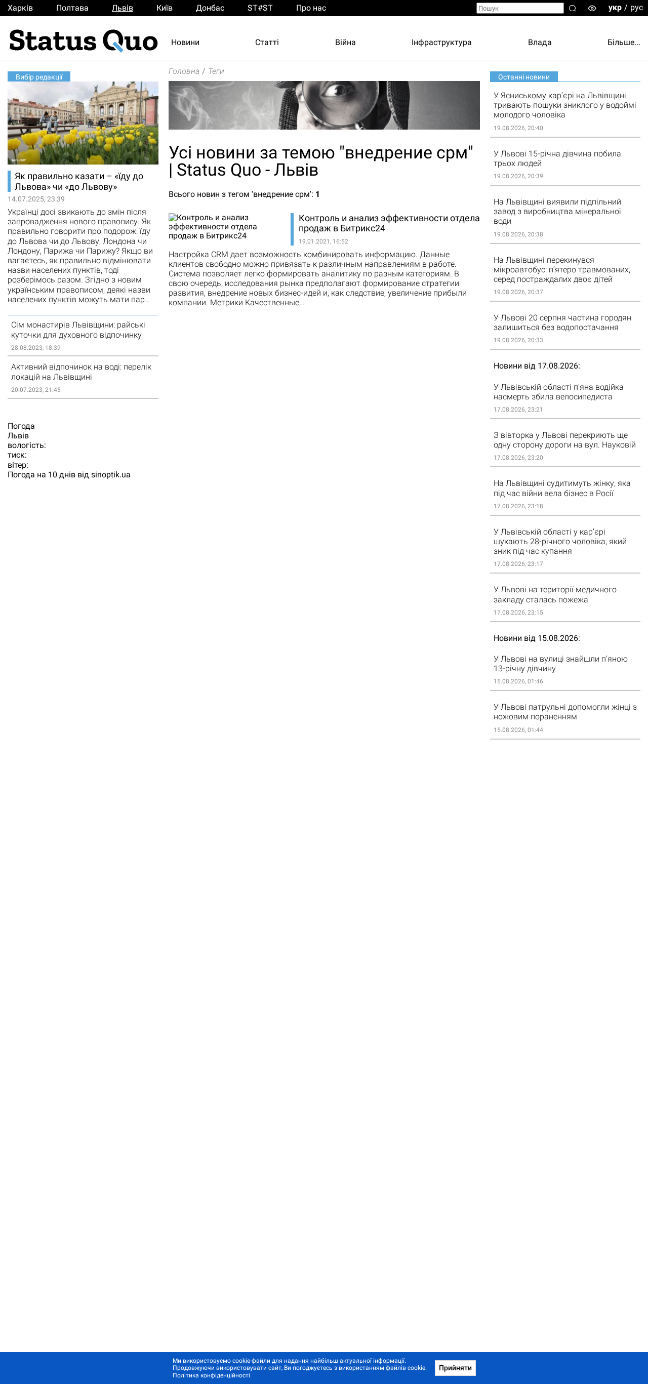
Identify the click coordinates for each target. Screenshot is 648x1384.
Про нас (311, 8)
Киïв (164, 8)
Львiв (122, 8)
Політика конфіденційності (211, 1375)
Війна (345, 42)
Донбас (210, 8)
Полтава (72, 8)
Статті (267, 42)
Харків (20, 8)
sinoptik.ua (111, 474)
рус (636, 7)
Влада (540, 42)
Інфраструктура (442, 42)
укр (615, 7)
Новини (185, 42)
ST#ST (260, 8)
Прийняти (455, 1368)
